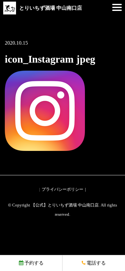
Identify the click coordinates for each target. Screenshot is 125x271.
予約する (34, 263)
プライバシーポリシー (62, 189)
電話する (96, 263)
